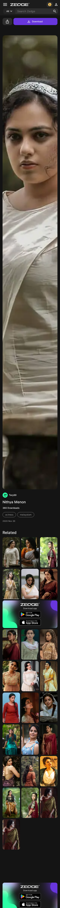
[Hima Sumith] (11, 803)
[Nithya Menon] (11, 552)
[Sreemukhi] (48, 771)
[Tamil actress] (48, 584)
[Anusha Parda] (30, 834)
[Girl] (11, 676)
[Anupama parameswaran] (30, 771)
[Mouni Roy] (48, 834)
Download (37, 21)
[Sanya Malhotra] (30, 644)
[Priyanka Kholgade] (30, 584)
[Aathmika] (11, 584)
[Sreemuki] (48, 866)
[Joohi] (30, 708)
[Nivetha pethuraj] (11, 708)
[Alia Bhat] (48, 708)
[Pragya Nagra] (11, 771)
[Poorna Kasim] (11, 644)
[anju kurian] (48, 676)
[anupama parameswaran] (11, 739)
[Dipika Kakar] (11, 866)
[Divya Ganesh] (48, 552)
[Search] (54, 11)
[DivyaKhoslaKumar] (30, 676)
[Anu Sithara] (30, 866)
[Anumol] (30, 552)
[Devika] (48, 803)
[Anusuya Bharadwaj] (30, 739)
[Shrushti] (48, 644)
